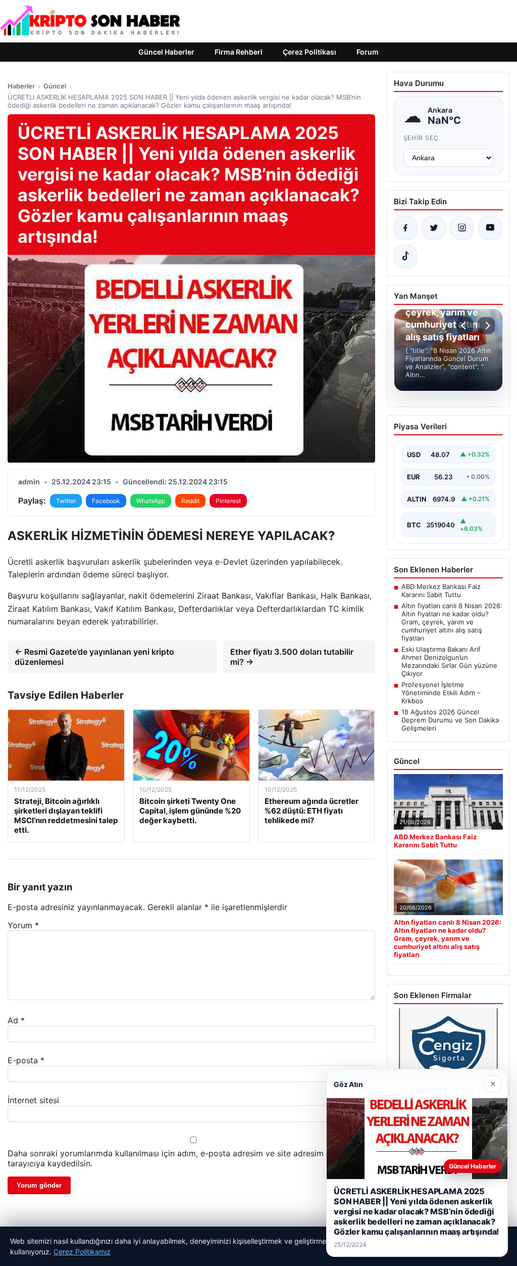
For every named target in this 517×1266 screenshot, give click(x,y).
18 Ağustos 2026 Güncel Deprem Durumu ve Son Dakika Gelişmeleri (450, 720)
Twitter (66, 501)
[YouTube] (490, 228)
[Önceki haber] (465, 325)
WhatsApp (150, 501)
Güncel (54, 86)
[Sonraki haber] (486, 325)
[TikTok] (405, 256)
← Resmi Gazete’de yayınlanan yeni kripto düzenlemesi (94, 657)
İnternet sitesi (33, 1100)
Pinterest (228, 501)
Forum (367, 52)
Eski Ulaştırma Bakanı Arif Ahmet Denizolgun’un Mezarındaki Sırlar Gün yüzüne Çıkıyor (449, 661)
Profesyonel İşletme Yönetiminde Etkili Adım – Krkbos (441, 693)
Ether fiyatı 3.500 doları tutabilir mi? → (291, 657)
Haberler (21, 86)
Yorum (23, 925)
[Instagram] (462, 228)
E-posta (26, 1060)
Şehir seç (421, 138)
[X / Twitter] (433, 228)
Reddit (190, 501)
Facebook (106, 501)
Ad (16, 1020)
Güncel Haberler (166, 52)
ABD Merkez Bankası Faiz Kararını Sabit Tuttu (441, 590)
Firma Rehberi (239, 52)
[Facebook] (405, 228)
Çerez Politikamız (82, 1251)
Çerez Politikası (309, 52)
